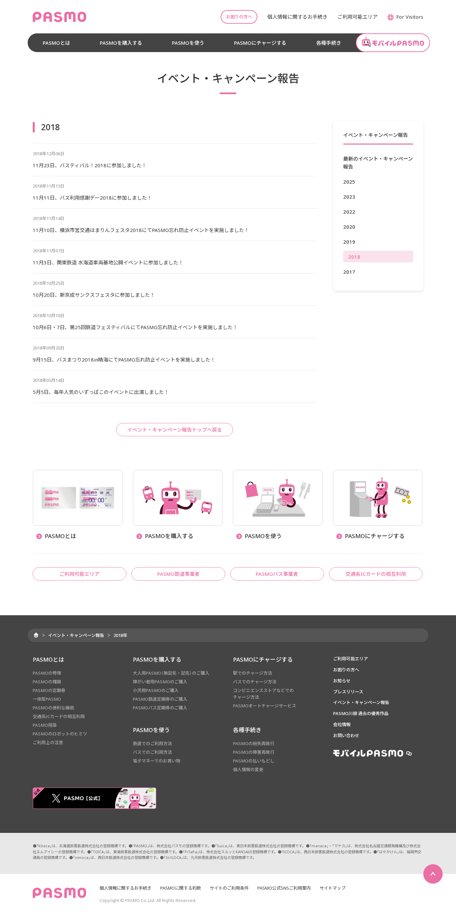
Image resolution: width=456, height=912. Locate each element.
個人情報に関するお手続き (125, 888)
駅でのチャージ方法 (252, 673)
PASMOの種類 (47, 682)
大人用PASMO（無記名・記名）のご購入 (171, 673)
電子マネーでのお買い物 (156, 761)
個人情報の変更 (248, 769)
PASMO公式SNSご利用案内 (284, 888)
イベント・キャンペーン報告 (76, 635)
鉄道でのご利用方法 (152, 743)
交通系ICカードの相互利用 (59, 716)
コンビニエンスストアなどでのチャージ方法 (263, 693)
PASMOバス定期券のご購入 (160, 708)
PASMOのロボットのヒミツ (60, 734)
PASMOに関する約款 (180, 888)
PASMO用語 (45, 725)
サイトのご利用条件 (229, 888)
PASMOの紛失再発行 (253, 743)
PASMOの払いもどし (253, 761)
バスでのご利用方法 (152, 752)
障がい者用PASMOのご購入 (160, 682)
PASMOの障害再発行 (253, 752)
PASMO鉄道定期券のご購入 (160, 699)
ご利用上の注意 (48, 742)
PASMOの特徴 (47, 673)
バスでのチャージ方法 (254, 682)
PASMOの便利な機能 (53, 708)
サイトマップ (332, 888)
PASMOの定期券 (49, 690)
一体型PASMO (47, 699)
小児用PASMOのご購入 (156, 690)
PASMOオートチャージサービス (264, 706)
